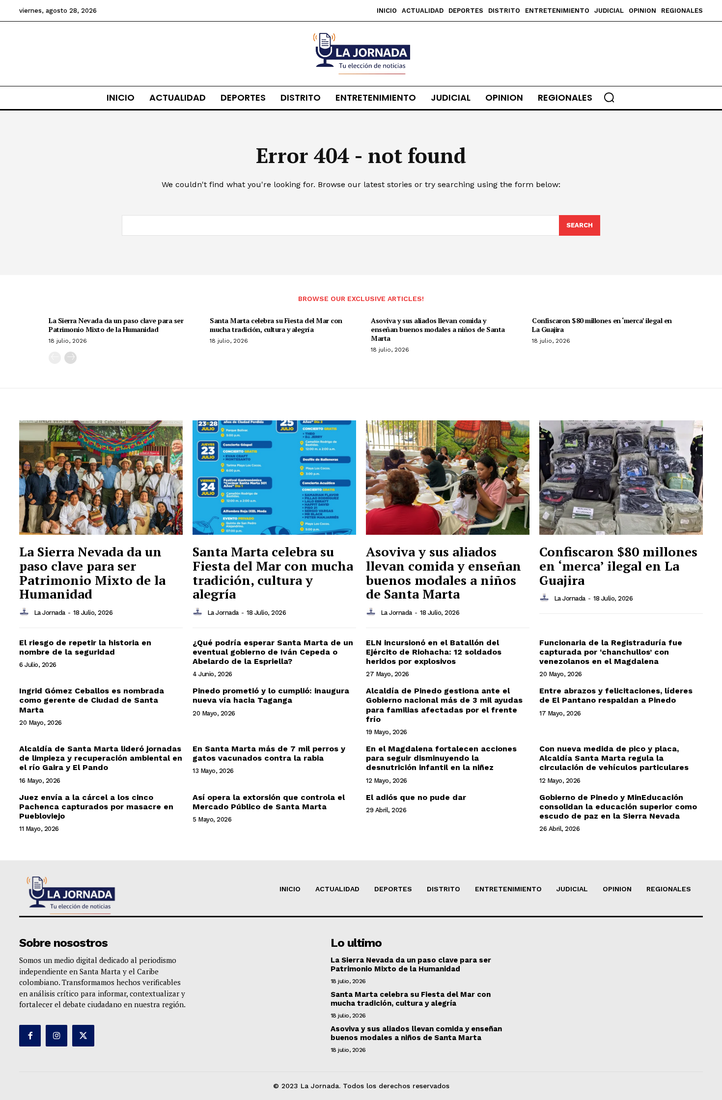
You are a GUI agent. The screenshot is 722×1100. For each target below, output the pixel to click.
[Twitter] (83, 1035)
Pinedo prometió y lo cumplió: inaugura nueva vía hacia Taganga (271, 695)
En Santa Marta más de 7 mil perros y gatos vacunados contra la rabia (269, 753)
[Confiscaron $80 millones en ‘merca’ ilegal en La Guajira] (621, 477)
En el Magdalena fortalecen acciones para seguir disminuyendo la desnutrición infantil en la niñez (441, 758)
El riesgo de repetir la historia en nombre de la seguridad (85, 647)
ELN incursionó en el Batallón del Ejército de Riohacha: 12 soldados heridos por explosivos (433, 652)
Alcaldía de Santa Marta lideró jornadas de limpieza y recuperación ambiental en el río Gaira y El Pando (100, 758)
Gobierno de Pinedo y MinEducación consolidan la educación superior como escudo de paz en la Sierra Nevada (618, 807)
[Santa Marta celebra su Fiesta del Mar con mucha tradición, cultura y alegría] (274, 477)
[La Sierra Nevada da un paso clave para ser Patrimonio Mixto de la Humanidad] (101, 477)
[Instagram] (56, 1035)
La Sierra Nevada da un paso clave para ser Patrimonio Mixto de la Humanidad (116, 325)
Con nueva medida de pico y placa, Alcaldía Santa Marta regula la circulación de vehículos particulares (614, 758)
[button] (609, 97)
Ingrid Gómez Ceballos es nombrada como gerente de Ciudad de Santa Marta (91, 700)
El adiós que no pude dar (416, 797)
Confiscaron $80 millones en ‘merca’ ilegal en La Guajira (602, 325)
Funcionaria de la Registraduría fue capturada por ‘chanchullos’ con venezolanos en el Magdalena (610, 652)
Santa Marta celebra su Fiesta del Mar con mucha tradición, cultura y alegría (276, 325)
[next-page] (70, 358)
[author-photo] (25, 612)
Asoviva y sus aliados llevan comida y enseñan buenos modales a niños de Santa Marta (438, 329)
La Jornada (49, 612)
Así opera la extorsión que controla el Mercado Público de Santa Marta (269, 802)
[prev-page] (55, 358)
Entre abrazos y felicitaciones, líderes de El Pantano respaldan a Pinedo (616, 695)
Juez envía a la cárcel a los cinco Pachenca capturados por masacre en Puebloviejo (96, 807)
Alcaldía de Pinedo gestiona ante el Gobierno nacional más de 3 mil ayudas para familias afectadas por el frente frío (444, 705)
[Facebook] (30, 1035)
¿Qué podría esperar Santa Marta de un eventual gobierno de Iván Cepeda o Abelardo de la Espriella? (273, 652)
